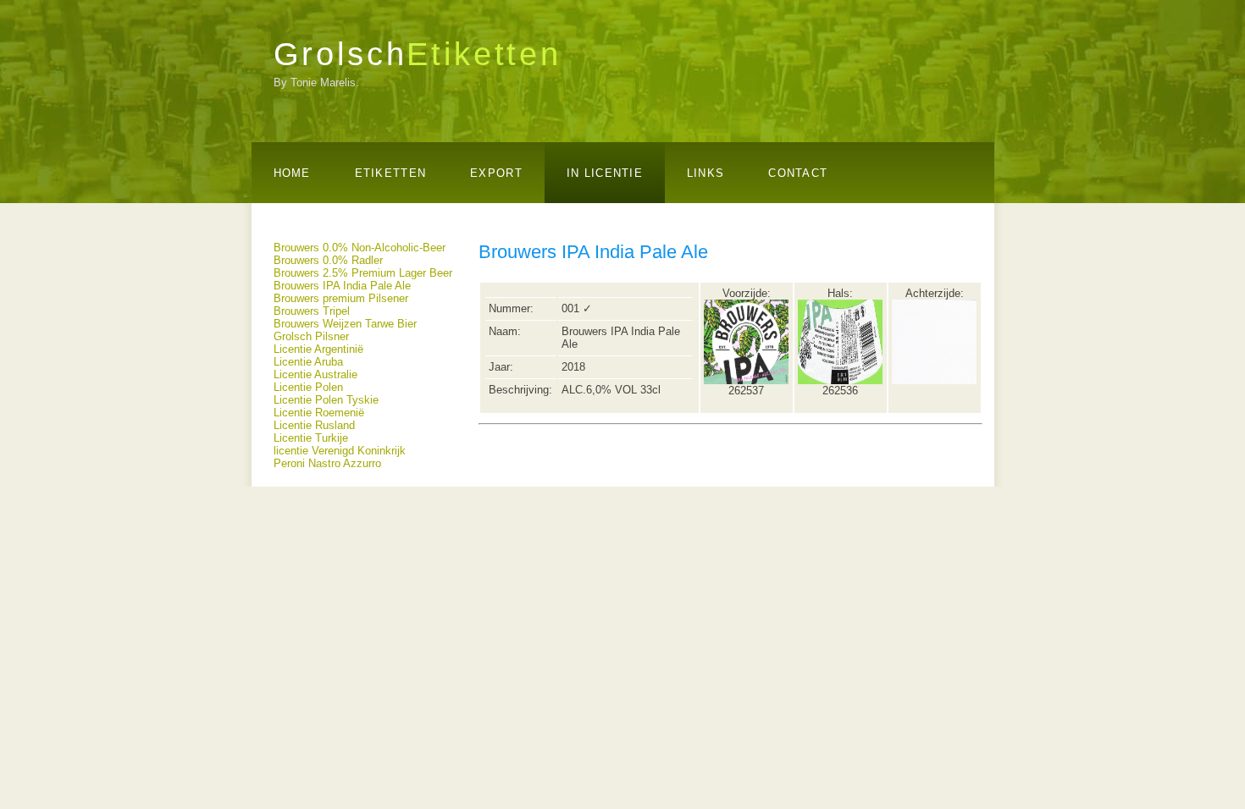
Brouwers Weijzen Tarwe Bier (345, 323)
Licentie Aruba (308, 361)
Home (292, 173)
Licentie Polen (308, 387)
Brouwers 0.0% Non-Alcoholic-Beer (359, 247)
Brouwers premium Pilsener (341, 298)
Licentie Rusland (314, 425)
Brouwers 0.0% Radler (328, 260)
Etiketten (391, 173)
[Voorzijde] (746, 380)
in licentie (605, 173)
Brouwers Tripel (312, 311)
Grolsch (418, 54)
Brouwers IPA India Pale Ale (342, 285)
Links (705, 173)
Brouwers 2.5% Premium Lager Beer (363, 273)
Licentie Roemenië (319, 412)
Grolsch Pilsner (311, 336)
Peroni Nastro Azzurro (327, 463)
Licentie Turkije (311, 438)
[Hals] (840, 380)
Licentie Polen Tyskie (326, 399)
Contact (797, 173)
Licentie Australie (315, 374)
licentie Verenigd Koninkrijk (340, 450)
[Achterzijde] (934, 380)
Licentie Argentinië (318, 349)
